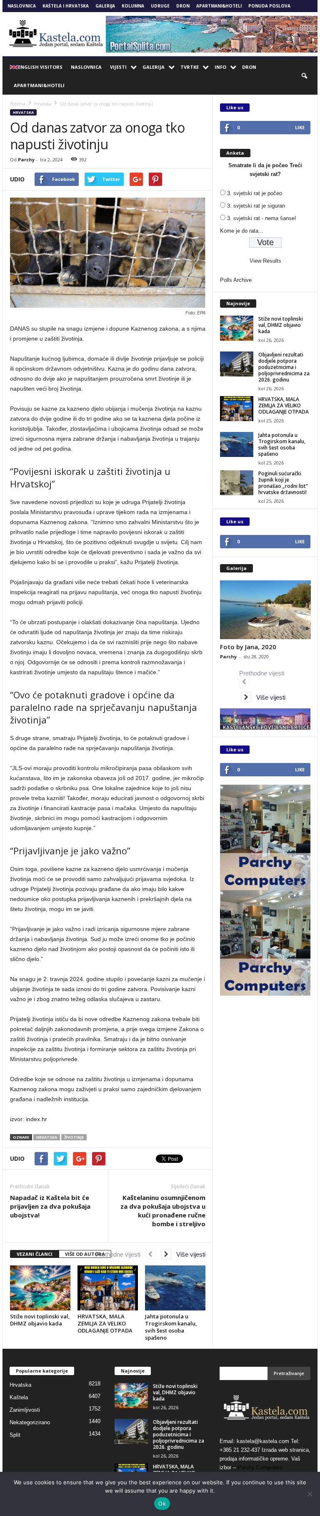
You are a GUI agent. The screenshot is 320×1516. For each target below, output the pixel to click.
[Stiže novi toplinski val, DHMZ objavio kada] (40, 1287)
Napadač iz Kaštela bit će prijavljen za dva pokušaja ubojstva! (50, 1206)
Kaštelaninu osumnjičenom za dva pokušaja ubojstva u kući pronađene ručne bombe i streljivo (162, 1210)
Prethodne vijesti (120, 1254)
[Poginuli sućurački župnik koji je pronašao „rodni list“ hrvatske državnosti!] (236, 482)
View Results (265, 261)
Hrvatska (23, 112)
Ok (162, 1503)
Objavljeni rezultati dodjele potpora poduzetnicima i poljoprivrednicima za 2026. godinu (284, 367)
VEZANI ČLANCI (34, 1254)
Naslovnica (22, 6)
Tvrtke (189, 67)
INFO (220, 67)
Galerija (105, 6)
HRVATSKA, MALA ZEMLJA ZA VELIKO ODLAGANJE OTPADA (105, 1323)
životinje (74, 1137)
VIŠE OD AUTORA (85, 1254)
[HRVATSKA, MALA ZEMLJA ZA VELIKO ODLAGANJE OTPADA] (108, 1287)
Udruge (160, 6)
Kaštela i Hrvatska (65, 6)
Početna (17, 104)
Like (300, 127)
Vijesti (118, 67)
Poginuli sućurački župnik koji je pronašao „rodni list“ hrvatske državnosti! (283, 483)
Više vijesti (188, 1254)
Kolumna (133, 6)
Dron (183, 6)
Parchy (26, 159)
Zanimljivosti (25, 1410)
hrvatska (46, 1137)
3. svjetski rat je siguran (256, 206)
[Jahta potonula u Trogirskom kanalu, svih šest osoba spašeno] (175, 1287)
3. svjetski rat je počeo (254, 193)
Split (15, 1435)
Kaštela (19, 1397)
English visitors (40, 67)
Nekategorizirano (30, 1422)
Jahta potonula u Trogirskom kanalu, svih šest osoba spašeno (171, 1327)
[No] (309, 1494)
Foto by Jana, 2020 (248, 647)
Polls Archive (236, 280)
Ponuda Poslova (269, 6)
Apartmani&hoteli (219, 6)
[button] (305, 76)
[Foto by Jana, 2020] (265, 609)
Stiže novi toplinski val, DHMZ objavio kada (40, 1320)
